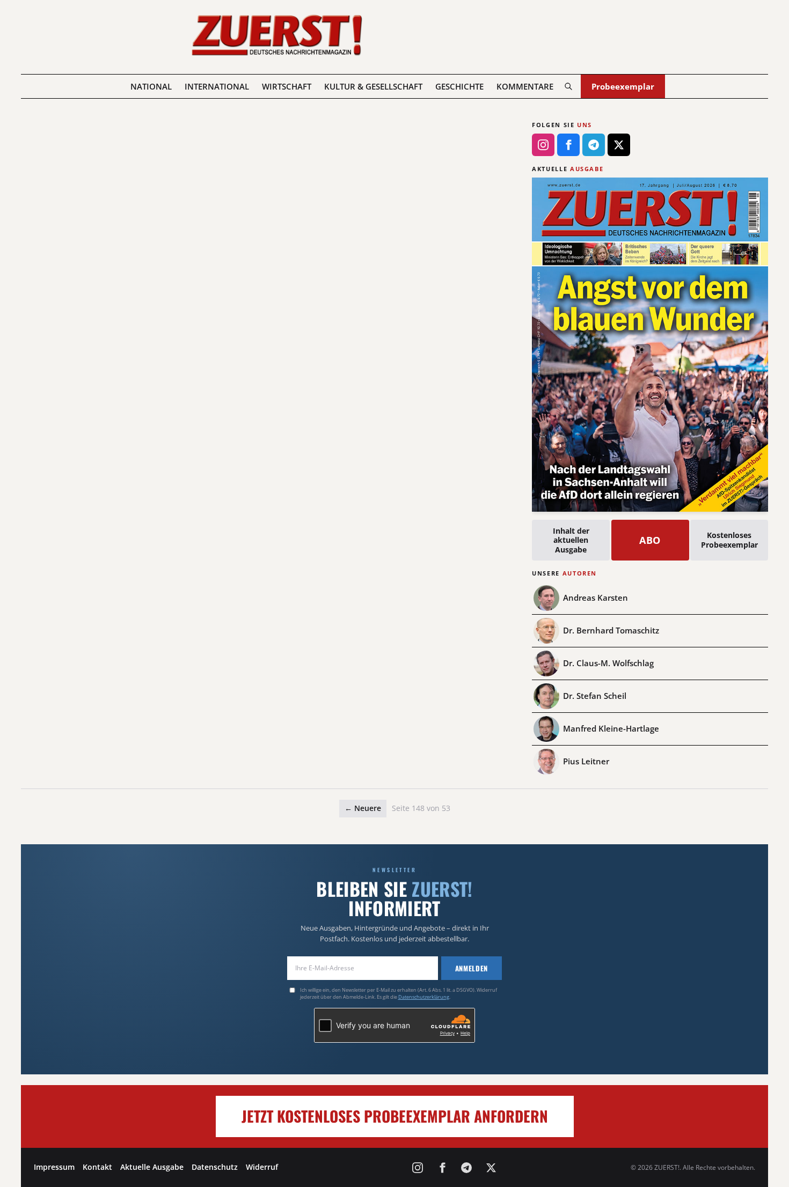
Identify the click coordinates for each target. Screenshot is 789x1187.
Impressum (54, 1167)
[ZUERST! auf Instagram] (543, 145)
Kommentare (524, 86)
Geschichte (459, 86)
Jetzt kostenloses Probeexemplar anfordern (395, 1116)
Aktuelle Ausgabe (152, 1167)
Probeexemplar (622, 86)
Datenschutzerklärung (423, 996)
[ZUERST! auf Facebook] (568, 145)
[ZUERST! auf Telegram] (593, 145)
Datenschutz (215, 1167)
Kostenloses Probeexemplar (729, 540)
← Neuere (363, 808)
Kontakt (97, 1167)
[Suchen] (568, 86)
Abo (650, 540)
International (217, 86)
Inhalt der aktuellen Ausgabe (571, 540)
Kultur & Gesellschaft (373, 86)
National (151, 86)
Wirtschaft (286, 86)
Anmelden (471, 968)
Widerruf (262, 1167)
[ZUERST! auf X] (619, 145)
